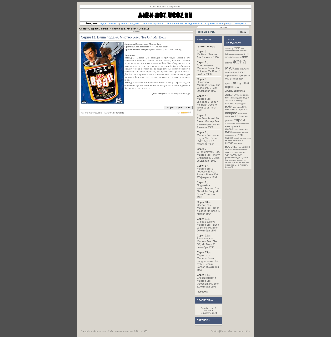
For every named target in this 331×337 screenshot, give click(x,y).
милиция (237, 54)
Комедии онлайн (194, 23)
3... (248, 149)
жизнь (238, 87)
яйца (236, 98)
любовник (242, 150)
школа (229, 143)
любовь (229, 129)
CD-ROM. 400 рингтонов (233, 156)
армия (234, 126)
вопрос (231, 113)
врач (241, 78)
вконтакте (229, 140)
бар (226, 160)
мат (247, 109)
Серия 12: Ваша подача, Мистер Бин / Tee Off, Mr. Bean (123, 37)
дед (231, 152)
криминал (229, 150)
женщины (244, 95)
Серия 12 (202, 235)
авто (228, 100)
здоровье (229, 116)
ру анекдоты (204, 46)
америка (229, 162)
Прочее (201, 291)
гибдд (227, 165)
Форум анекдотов (235, 23)
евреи (239, 120)
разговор (247, 138)
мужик (229, 131)
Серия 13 (202, 252)
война (242, 98)
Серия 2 (201, 62)
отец (228, 78)
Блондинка (242, 113)
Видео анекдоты (130, 23)
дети (245, 53)
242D (237, 116)
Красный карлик (232, 50)
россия (244, 129)
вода (237, 69)
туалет (237, 48)
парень (229, 86)
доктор (228, 83)
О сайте (215, 331)
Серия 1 (201, 51)
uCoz (247, 331)
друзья (245, 132)
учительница (240, 152)
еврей (241, 72)
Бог (240, 126)
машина (229, 138)
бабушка (229, 54)
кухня (227, 126)
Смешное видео (174, 23)
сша (236, 150)
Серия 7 (201, 148)
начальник (229, 135)
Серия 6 (201, 132)
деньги (230, 90)
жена (239, 61)
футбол (245, 124)
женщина (229, 48)
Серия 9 (201, 182)
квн (242, 48)
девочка (228, 63)
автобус (229, 57)
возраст (244, 116)
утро (241, 101)
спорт (237, 129)
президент (241, 104)
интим (239, 135)
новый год (238, 138)
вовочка (231, 146)
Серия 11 (202, 218)
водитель (237, 57)
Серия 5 (201, 115)
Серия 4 (201, 95)
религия (237, 162)
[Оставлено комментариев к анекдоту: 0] (178, 113)
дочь (244, 107)
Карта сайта (226, 331)
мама (245, 57)
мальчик (243, 50)
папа (227, 72)
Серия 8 (201, 165)
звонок (235, 79)
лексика (245, 162)
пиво (227, 110)
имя (239, 147)
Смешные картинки (152, 23)
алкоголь (232, 94)
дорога (239, 124)
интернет (240, 109)
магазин (246, 147)
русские (232, 160)
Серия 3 (201, 79)
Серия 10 (202, 202)
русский (244, 157)
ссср (227, 152)
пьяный (235, 101)
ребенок (234, 72)
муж (229, 68)
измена (240, 91)
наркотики (229, 76)
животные (238, 143)
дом (247, 98)
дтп (238, 158)
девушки (244, 75)
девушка (241, 82)
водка (232, 109)
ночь (242, 69)
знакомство (230, 124)
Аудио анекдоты (109, 23)
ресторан (237, 132)
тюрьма (239, 160)
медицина (234, 165)
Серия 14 (202, 274)
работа (229, 106)
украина (229, 121)
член (246, 69)
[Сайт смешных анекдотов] (165, 20)
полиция (238, 140)
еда (236, 75)
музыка (238, 107)
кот (245, 160)
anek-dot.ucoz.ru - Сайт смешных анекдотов (112, 331)
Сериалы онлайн (214, 23)
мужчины (229, 98)
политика (230, 103)
